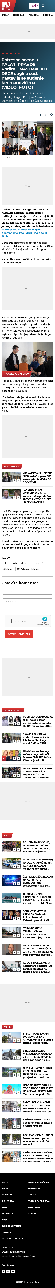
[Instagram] (8, 1271)
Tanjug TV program (39, 1201)
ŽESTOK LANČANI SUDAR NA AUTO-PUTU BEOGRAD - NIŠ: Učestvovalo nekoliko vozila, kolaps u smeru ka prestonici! (38, 881)
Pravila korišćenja (38, 1182)
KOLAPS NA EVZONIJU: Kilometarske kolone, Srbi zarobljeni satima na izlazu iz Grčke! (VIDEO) (38, 967)
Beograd (18, 15)
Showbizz (7, 1213)
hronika (14, 563)
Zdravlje (7, 1195)
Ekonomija (8, 1201)
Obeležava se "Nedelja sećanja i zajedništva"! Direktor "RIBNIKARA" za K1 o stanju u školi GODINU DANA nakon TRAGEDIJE (37, 756)
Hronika (48, 15)
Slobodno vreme (11, 1226)
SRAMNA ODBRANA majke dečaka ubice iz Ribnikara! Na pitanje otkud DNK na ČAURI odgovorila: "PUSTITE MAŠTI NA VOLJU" (36, 739)
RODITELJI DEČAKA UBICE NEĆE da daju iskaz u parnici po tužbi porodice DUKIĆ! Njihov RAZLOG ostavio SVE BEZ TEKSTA (38, 722)
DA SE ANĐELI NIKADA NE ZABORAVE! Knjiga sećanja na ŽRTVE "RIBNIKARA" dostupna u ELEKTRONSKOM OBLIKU (37, 773)
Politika (34, 15)
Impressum (34, 1188)
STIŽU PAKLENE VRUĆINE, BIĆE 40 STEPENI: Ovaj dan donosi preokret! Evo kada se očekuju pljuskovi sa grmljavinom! (38, 1157)
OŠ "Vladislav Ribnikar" (29, 569)
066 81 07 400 (11, 1248)
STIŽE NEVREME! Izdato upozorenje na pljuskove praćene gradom (37, 1122)
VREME (7, 1027)
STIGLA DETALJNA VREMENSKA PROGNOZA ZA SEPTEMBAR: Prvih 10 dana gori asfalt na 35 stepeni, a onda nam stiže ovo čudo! (38, 1055)
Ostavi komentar (19, 634)
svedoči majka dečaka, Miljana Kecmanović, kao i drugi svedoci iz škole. (25, 233)
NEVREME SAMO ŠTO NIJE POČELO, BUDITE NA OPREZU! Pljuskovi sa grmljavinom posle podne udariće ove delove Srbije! (38, 1073)
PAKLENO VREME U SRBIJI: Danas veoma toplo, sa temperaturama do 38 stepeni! (38, 1140)
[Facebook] (14, 480)
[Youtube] (13, 1271)
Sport (5, 1207)
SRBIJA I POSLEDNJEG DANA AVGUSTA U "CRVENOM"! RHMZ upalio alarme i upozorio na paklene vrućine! (38, 1038)
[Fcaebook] (40, 115)
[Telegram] (51, 115)
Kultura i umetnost (13, 1238)
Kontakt (33, 1213)
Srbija (5, 15)
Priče (4, 1220)
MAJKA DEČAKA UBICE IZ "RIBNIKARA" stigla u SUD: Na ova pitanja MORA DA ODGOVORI (37, 478)
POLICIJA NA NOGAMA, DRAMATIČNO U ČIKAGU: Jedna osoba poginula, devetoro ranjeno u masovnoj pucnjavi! (37, 847)
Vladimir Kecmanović (32, 563)
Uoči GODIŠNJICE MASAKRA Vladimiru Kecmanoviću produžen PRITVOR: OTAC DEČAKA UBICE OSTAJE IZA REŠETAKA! (36, 496)
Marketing (34, 1207)
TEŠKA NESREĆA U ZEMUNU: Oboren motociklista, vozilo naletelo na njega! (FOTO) (38, 933)
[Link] (46, 115)
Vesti (5, 54)
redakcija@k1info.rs (16, 1252)
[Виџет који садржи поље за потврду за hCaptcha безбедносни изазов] (28, 621)
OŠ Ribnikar (8, 569)
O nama (32, 1195)
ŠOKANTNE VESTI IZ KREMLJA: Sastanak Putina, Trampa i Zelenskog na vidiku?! (36, 916)
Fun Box (6, 1232)
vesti (4, 563)
